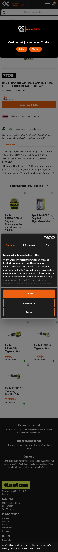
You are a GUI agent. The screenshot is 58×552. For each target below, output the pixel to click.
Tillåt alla (29, 293)
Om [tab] (47, 245)
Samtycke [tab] (10, 245)
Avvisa (29, 312)
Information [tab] (29, 245)
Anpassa (27, 303)
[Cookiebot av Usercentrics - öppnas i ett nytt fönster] (42, 237)
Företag (35, 49)
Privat (21, 49)
